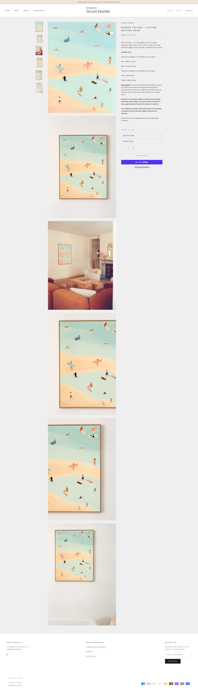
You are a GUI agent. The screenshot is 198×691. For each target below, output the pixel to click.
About (26, 10)
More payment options (142, 167)
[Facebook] (128, 129)
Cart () (189, 10)
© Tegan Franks (15, 682)
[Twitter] (131, 129)
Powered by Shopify (14, 685)
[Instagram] (7, 654)
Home (7, 10)
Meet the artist (90, 656)
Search (179, 10)
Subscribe (173, 661)
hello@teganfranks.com (14, 649)
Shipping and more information (96, 647)
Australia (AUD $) (15, 678)
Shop (17, 10)
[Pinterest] (133, 129)
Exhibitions (39, 10)
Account (170, 10)
